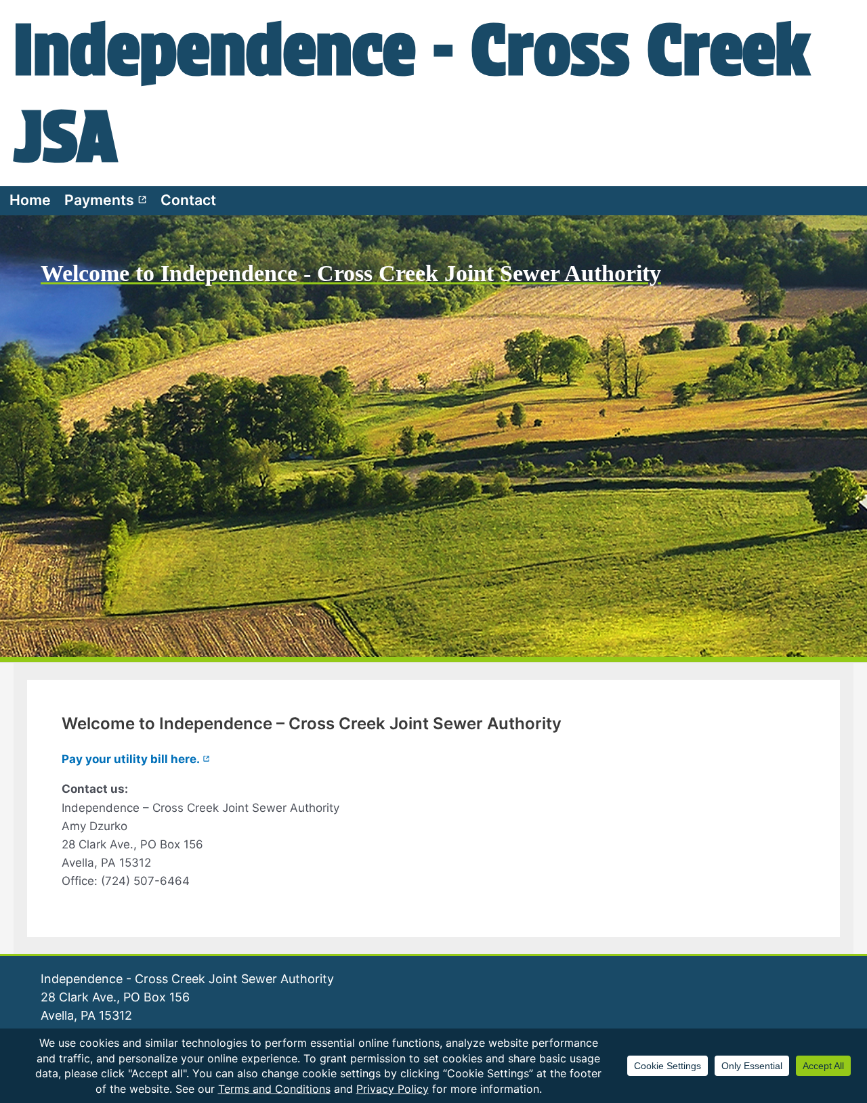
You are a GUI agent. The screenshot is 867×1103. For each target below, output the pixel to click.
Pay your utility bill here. (136, 759)
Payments (105, 200)
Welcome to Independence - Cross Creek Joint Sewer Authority (351, 273)
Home (30, 200)
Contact (188, 200)
